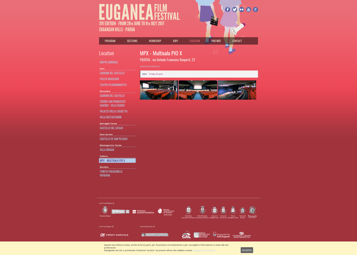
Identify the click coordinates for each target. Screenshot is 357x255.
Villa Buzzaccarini (110, 117)
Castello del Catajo (111, 128)
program (110, 41)
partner (216, 41)
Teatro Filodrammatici (113, 85)
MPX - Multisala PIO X (112, 160)
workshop (155, 41)
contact (237, 41)
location (195, 41)
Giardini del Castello (112, 73)
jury (175, 41)
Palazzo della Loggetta (113, 111)
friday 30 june (156, 73)
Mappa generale (109, 62)
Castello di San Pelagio (113, 139)
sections (132, 41)
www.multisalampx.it (150, 66)
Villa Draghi (107, 150)
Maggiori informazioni (204, 250)
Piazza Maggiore (109, 79)
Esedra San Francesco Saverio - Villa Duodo (112, 103)
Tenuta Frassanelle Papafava (111, 173)
